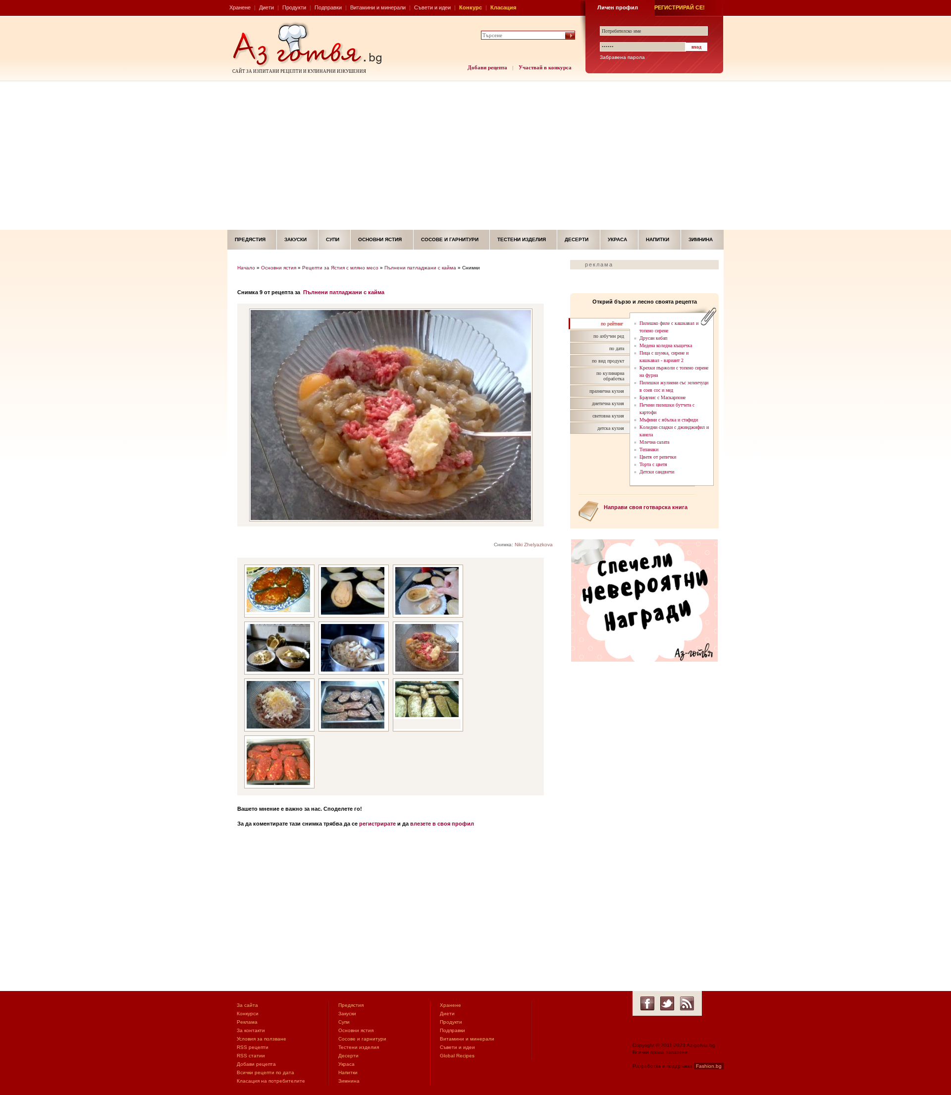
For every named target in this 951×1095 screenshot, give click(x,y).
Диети (266, 7)
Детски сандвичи (656, 471)
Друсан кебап (653, 338)
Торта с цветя (653, 464)
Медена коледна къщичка (665, 345)
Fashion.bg (709, 1066)
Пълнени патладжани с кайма (420, 267)
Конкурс (470, 7)
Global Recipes (457, 1055)
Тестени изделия (521, 239)
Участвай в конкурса (545, 67)
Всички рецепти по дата (265, 1072)
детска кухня (610, 428)
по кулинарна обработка (610, 375)
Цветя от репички (657, 457)
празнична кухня (606, 391)
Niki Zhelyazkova (534, 544)
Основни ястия (380, 239)
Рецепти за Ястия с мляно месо (340, 267)
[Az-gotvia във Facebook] (647, 1003)
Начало (246, 267)
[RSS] (687, 1003)
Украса (617, 239)
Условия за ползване (261, 1039)
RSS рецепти (252, 1047)
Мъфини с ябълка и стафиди (668, 419)
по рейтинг (612, 323)
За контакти (251, 1030)
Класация (503, 7)
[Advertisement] (475, 155)
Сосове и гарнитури (449, 239)
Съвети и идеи (432, 7)
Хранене (240, 7)
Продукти (294, 7)
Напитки (657, 239)
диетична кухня (608, 403)
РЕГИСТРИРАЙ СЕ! (679, 7)
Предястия (250, 239)
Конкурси (248, 1013)
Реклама (247, 1022)
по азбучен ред (608, 336)
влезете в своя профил (442, 824)
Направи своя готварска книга (645, 507)
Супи (332, 239)
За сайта (247, 1005)
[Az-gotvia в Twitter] (667, 1003)
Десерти (576, 239)
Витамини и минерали (378, 7)
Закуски (295, 239)
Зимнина (700, 239)
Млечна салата (654, 442)
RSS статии (251, 1055)
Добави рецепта (487, 67)
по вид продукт (608, 361)
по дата (616, 348)
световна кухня (608, 415)
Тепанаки (648, 449)
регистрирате (377, 824)
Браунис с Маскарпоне (662, 397)
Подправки (328, 7)
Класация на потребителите (271, 1081)
